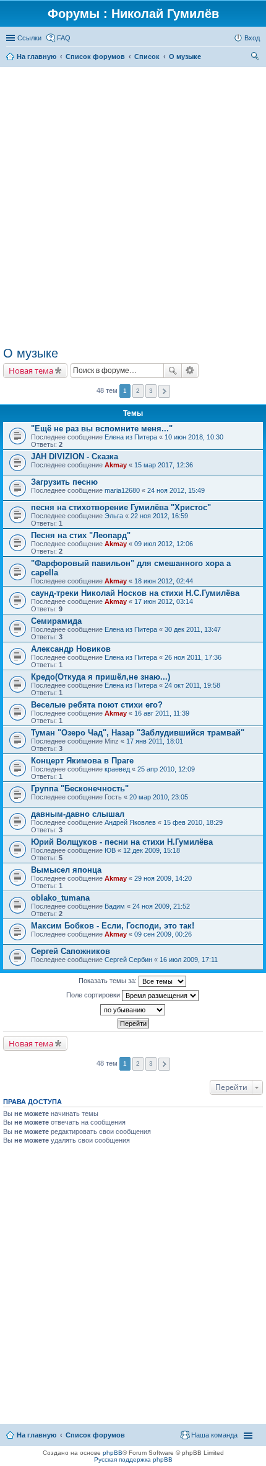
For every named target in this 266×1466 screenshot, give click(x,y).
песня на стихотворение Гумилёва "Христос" (121, 507)
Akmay (116, 465)
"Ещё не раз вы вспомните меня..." (102, 428)
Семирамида (56, 621)
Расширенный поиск (190, 370)
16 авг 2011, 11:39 (161, 713)
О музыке (30, 353)
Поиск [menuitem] (256, 58)
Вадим (115, 906)
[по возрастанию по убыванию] (133, 1009)
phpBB (112, 1452)
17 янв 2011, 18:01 (154, 741)
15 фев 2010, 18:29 (193, 822)
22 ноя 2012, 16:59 (159, 515)
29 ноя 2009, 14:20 (163, 878)
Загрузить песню (64, 482)
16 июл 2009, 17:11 (189, 959)
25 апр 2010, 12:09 (166, 769)
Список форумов (95, 1435)
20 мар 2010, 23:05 (158, 797)
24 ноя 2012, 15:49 (176, 490)
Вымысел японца (66, 870)
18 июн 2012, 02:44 (163, 581)
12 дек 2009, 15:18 (151, 850)
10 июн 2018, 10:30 (194, 437)
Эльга (114, 515)
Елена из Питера (131, 437)
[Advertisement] (133, 206)
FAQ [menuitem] (64, 38)
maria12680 (122, 490)
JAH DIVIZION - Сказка (74, 456)
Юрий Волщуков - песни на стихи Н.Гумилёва (122, 842)
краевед (117, 769)
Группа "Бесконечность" (80, 788)
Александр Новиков (71, 649)
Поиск (172, 370)
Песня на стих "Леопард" (81, 535)
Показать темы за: (109, 980)
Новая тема (31, 370)
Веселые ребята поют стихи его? (97, 704)
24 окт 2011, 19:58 (192, 685)
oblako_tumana (60, 897)
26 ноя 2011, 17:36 (193, 657)
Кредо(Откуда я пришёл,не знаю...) (100, 676)
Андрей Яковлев (130, 822)
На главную (36, 1435)
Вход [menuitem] (252, 38)
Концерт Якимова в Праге (82, 760)
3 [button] (151, 390)
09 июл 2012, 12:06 (163, 543)
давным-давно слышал (77, 814)
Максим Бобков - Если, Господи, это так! (112, 925)
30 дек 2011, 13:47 (193, 629)
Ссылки (29, 38)
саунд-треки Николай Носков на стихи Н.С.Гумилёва (135, 593)
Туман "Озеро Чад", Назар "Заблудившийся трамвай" (137, 732)
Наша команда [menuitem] (214, 1435)
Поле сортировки (94, 995)
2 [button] (138, 390)
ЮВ (110, 850)
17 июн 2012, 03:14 (163, 601)
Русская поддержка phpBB (133, 1459)
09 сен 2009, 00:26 (163, 934)
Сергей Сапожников (70, 951)
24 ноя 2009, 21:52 (161, 906)
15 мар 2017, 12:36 (163, 465)
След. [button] (164, 391)
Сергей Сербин (128, 959)
